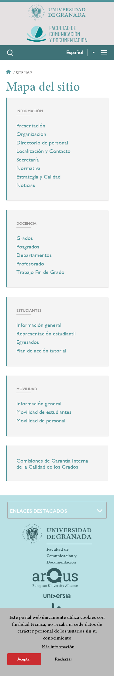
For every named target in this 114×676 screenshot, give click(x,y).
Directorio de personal (42, 143)
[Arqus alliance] (55, 578)
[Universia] (57, 596)
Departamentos (34, 255)
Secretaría (27, 160)
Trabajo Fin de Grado (40, 272)
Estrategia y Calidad (38, 177)
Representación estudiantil (46, 334)
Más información (58, 647)
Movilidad (26, 389)
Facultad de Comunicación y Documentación (62, 556)
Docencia (26, 223)
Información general (38, 325)
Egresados (27, 342)
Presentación (30, 126)
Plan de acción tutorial (41, 351)
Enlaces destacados (38, 511)
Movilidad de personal (40, 421)
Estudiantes (28, 310)
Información (29, 111)
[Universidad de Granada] (57, 12)
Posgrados (27, 247)
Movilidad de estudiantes (43, 412)
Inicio (9, 73)
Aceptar (24, 659)
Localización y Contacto (43, 151)
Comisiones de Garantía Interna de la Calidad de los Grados (52, 464)
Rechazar (63, 659)
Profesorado (30, 264)
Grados (24, 238)
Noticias (25, 185)
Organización (31, 134)
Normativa (28, 168)
